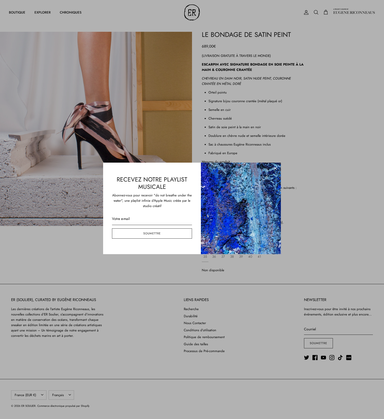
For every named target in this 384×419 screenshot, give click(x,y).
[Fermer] (275, 168)
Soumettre (152, 233)
